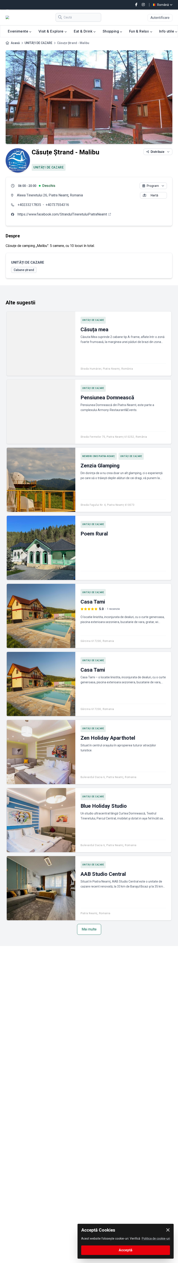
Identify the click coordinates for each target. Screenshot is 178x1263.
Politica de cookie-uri (156, 1238)
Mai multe (89, 929)
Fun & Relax (139, 31)
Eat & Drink (84, 31)
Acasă (15, 43)
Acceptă (125, 1250)
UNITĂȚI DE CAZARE (38, 43)
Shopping (111, 31)
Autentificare (160, 18)
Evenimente (18, 31)
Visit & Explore (51, 31)
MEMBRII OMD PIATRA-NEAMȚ (98, 456)
